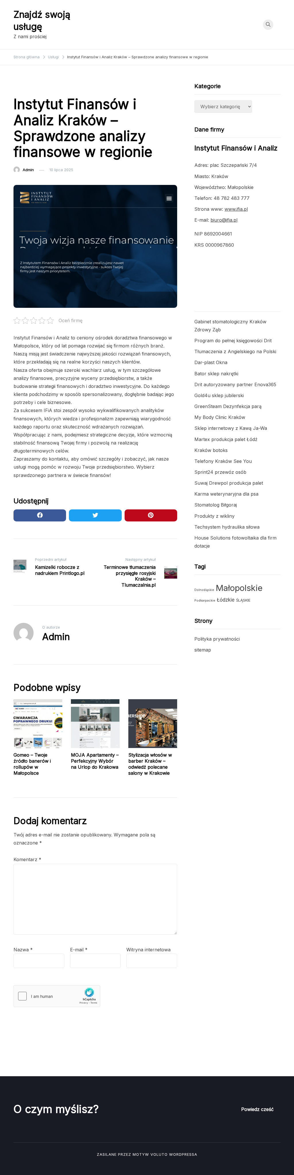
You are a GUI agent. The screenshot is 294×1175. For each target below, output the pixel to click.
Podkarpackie (204, 600)
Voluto (159, 1154)
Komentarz (27, 859)
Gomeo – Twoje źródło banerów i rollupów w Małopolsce (32, 764)
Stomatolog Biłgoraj (215, 505)
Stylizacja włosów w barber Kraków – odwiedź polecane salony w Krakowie (150, 764)
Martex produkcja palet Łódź (226, 439)
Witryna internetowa (148, 949)
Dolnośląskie (204, 590)
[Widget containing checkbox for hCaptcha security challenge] (56, 996)
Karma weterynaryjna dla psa (226, 494)
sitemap (202, 650)
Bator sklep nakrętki (216, 373)
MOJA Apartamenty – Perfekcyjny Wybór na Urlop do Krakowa (95, 761)
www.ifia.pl (236, 209)
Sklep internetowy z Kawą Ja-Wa (230, 428)
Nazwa (23, 949)
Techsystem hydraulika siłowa (227, 527)
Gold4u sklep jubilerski (219, 395)
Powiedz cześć (257, 1109)
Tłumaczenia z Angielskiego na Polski (235, 351)
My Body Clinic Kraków (219, 417)
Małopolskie (239, 588)
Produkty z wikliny (214, 516)
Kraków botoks (211, 450)
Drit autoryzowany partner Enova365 (235, 384)
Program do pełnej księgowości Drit (233, 340)
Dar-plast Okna (210, 362)
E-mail (79, 949)
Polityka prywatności (217, 639)
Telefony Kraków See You (223, 461)
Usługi (22, 86)
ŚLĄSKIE (243, 600)
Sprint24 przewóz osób (220, 472)
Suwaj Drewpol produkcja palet (228, 483)
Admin (28, 169)
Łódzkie (226, 600)
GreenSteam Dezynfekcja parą (228, 406)
